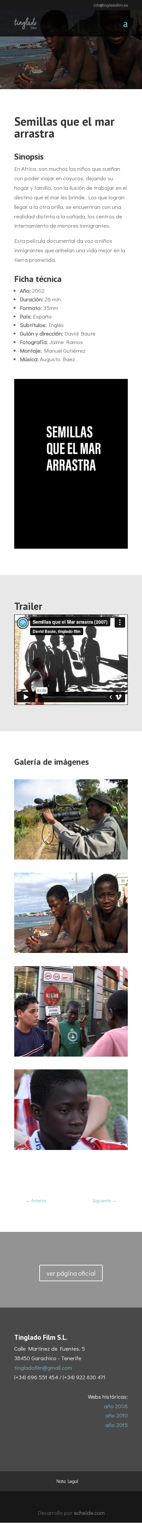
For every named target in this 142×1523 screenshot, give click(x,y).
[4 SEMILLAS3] (71, 951)
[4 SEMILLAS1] (71, 1148)
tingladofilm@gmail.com (43, 1367)
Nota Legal (67, 1481)
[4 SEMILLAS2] (71, 1054)
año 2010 (116, 1415)
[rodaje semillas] (71, 857)
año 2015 (116, 1425)
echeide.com (89, 1512)
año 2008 (116, 1406)
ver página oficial (71, 1273)
